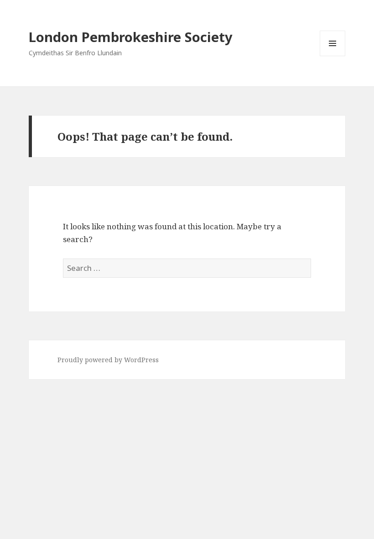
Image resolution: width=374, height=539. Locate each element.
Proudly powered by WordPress (108, 359)
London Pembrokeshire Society (131, 37)
